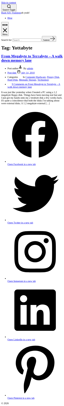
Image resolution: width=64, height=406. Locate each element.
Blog (9, 18)
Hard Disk (12, 80)
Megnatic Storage (27, 80)
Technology (43, 80)
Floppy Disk (53, 77)
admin (30, 68)
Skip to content (8, 2)
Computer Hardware (35, 77)
